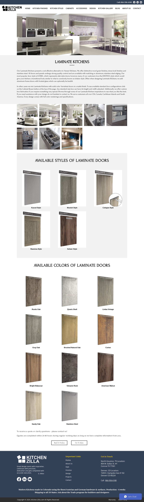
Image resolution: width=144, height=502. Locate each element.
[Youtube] (141, 2)
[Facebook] (134, 2)
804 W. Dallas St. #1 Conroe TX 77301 (109, 464)
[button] (70, 8)
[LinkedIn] (137, 2)
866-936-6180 (111, 480)
